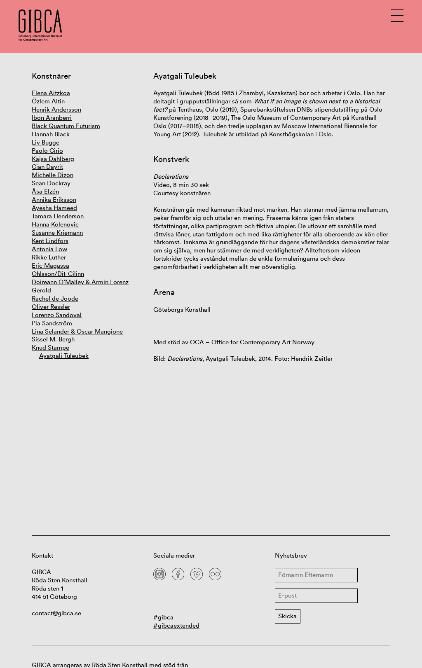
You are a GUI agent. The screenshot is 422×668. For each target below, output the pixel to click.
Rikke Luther (49, 257)
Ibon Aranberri (52, 117)
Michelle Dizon (52, 175)
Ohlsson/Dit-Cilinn (58, 274)
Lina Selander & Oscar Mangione (77, 331)
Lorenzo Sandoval (57, 315)
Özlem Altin (48, 101)
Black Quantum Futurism (66, 126)
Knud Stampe (50, 347)
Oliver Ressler (51, 307)
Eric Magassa (50, 265)
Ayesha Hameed (54, 208)
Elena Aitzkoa (51, 93)
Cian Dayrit (47, 167)
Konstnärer (51, 76)
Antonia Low (49, 249)
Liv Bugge (45, 142)
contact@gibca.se (56, 613)
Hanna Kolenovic (55, 224)
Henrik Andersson (56, 109)
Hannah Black (51, 134)
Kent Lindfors (50, 241)
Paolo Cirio (47, 150)
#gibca (163, 617)
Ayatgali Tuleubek (64, 356)
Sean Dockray (51, 183)
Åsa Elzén (45, 191)
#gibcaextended (176, 625)
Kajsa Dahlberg (53, 159)
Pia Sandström (52, 323)
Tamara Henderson (58, 216)
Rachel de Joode (55, 298)
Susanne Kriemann (57, 232)
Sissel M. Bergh (53, 339)
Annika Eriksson (54, 199)
